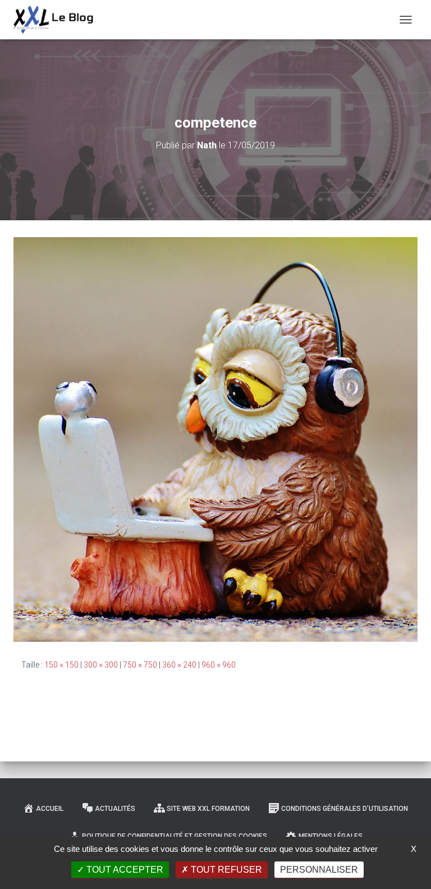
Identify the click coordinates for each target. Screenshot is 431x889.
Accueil (49, 809)
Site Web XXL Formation (208, 809)
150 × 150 (61, 664)
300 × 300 (101, 664)
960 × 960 (218, 664)
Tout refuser (225, 869)
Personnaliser (319, 869)
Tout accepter (123, 869)
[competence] (215, 438)
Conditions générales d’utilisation (344, 809)
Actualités (115, 809)
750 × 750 (140, 664)
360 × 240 (179, 664)
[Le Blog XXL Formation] (57, 20)
